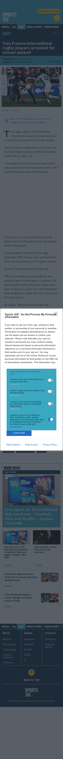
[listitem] (31, 372)
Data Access (31, 444)
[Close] (57, 315)
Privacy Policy (50, 444)
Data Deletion (13, 444)
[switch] (50, 380)
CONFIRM (19, 433)
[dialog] (31, 379)
